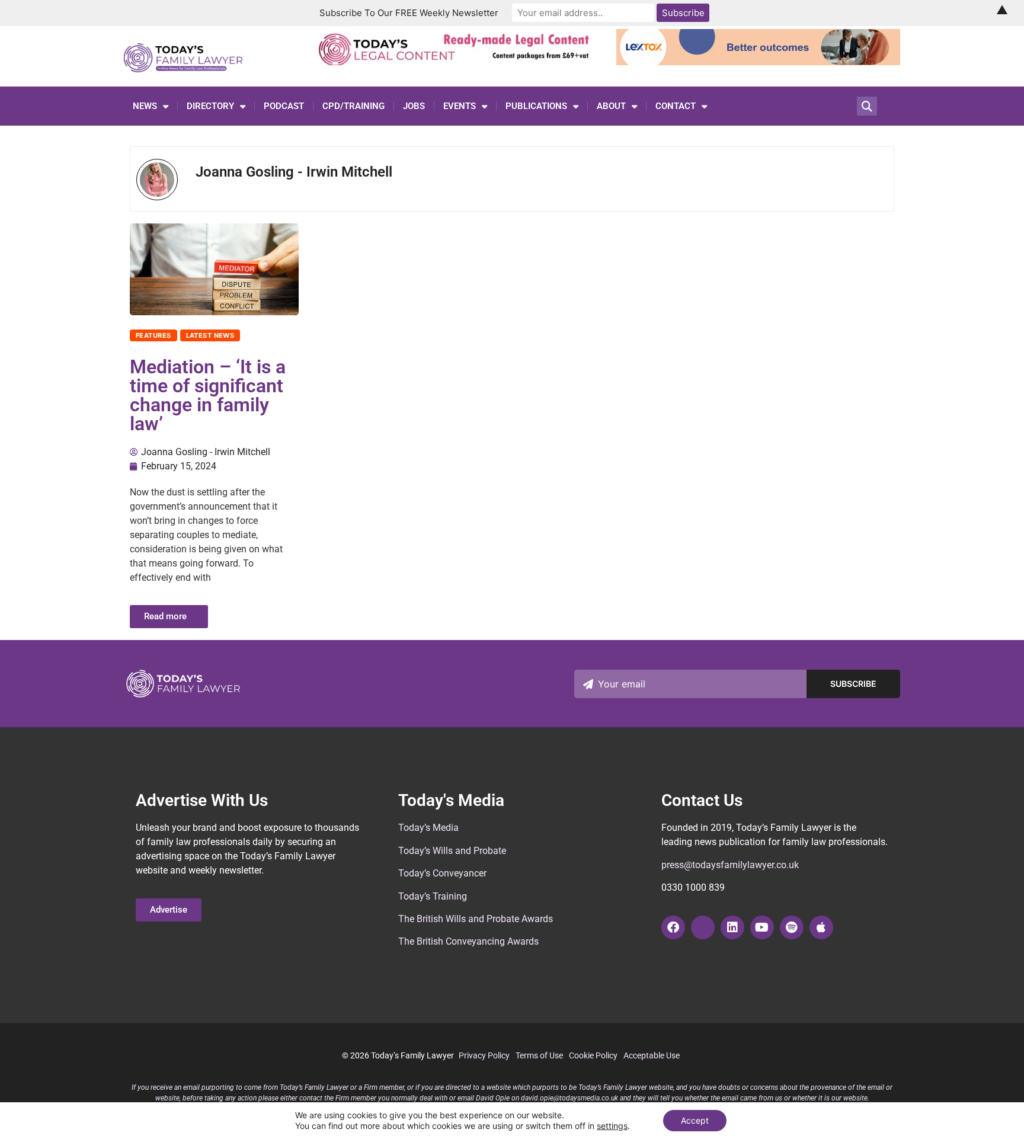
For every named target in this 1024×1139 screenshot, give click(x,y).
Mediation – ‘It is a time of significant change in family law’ (208, 395)
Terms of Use (539, 1055)
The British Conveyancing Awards (468, 941)
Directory (210, 106)
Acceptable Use (651, 1055)
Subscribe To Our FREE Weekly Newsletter (408, 12)
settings (612, 1126)
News (145, 106)
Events (459, 106)
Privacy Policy (484, 1055)
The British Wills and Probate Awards (475, 918)
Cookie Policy (593, 1055)
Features (153, 335)
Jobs (414, 106)
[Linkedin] (732, 927)
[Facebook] (673, 927)
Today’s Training (432, 896)
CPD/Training (353, 106)
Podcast (284, 106)
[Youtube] (762, 927)
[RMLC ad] (457, 62)
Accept (695, 1120)
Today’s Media (428, 827)
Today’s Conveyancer (442, 873)
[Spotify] (792, 927)
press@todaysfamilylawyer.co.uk (730, 865)
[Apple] (821, 927)
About (611, 106)
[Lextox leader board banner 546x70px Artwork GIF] (758, 62)
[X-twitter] (703, 927)
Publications (536, 106)
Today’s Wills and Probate (452, 850)
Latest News (210, 335)
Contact (675, 106)
